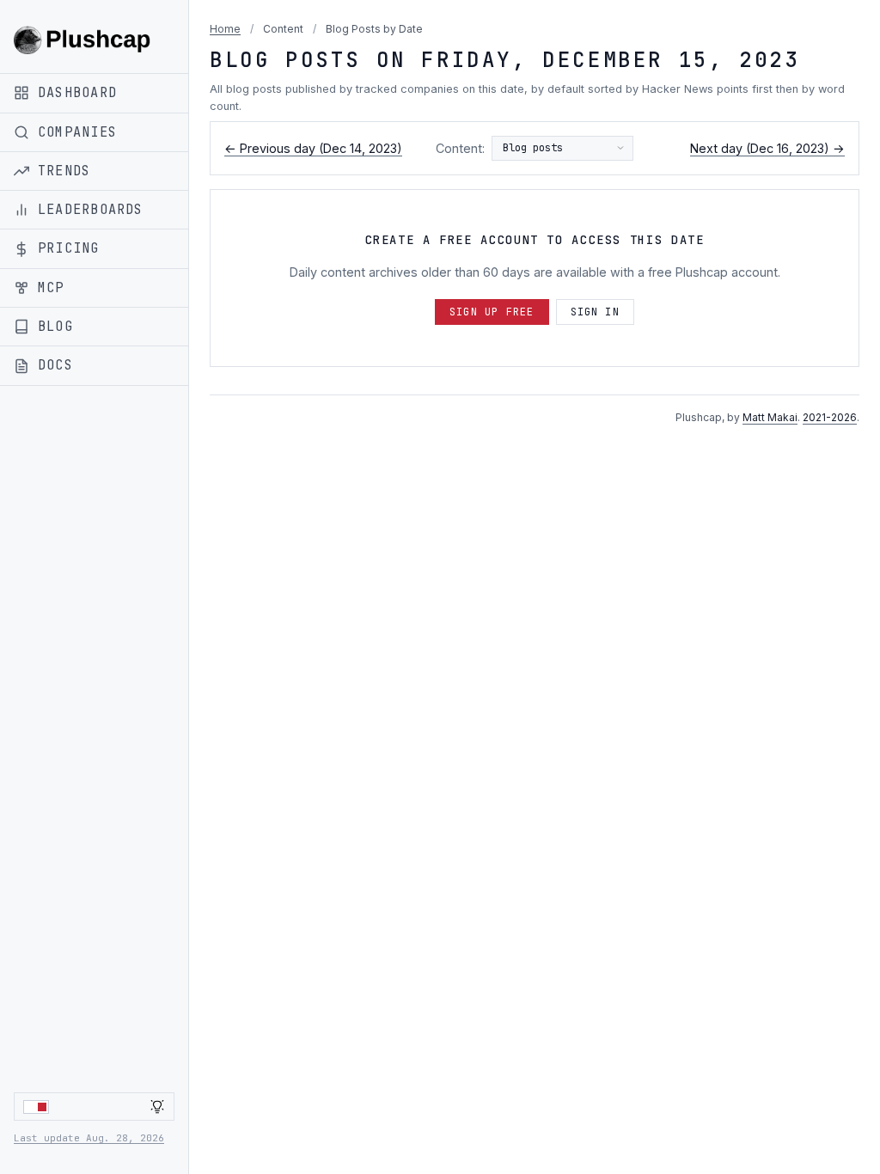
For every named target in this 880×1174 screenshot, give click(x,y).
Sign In (595, 312)
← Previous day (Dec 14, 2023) (313, 148)
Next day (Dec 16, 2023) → (767, 148)
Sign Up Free (491, 312)
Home (225, 28)
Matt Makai (770, 417)
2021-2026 (830, 417)
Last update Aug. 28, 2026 (89, 1138)
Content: (460, 148)
